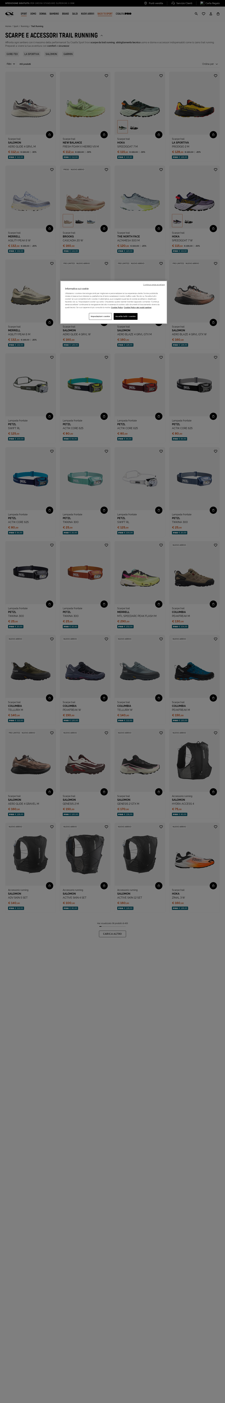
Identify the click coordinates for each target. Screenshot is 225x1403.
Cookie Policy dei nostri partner (138, 307)
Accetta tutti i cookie (125, 316)
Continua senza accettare (154, 285)
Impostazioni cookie (100, 316)
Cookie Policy (117, 307)
